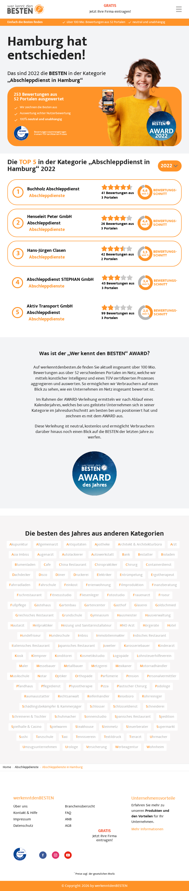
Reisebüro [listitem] (126, 696)
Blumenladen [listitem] (25, 565)
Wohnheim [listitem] (155, 747)
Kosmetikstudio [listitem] (92, 656)
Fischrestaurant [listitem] (29, 595)
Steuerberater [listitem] (137, 727)
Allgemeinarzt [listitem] (47, 544)
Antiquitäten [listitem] (76, 544)
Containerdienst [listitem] (158, 565)
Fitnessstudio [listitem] (60, 595)
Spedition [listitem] (166, 717)
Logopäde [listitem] (121, 656)
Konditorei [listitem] (63, 656)
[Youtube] (68, 855)
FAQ (68, 813)
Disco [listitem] (43, 575)
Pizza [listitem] (105, 686)
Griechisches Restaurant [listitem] (34, 615)
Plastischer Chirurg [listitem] (132, 686)
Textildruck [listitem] (112, 737)
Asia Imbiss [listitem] (20, 555)
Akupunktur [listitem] (18, 544)
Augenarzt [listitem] (45, 555)
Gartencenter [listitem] (94, 605)
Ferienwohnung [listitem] (98, 585)
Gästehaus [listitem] (42, 605)
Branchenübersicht (80, 806)
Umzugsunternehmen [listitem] (40, 747)
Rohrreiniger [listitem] (152, 696)
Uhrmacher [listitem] (158, 737)
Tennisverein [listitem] (86, 737)
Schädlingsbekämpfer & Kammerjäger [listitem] (52, 706)
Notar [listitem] (42, 676)
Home (7, 767)
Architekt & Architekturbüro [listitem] (140, 544)
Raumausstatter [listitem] (37, 696)
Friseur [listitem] (164, 595)
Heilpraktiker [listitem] (43, 625)
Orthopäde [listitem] (83, 676)
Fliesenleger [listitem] (89, 595)
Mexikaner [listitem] (123, 666)
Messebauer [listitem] (46, 666)
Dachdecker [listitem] (21, 575)
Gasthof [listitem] (120, 605)
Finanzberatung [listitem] (164, 585)
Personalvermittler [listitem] (161, 676)
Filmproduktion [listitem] (131, 585)
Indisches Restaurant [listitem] (149, 636)
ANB (68, 819)
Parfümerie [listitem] (109, 676)
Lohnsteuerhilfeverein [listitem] (154, 656)
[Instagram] (55, 855)
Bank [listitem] (126, 555)
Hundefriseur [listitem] (30, 636)
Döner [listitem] (60, 575)
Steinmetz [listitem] (110, 727)
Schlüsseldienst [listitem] (125, 706)
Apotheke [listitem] (102, 544)
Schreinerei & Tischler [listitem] (29, 717)
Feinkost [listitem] (71, 585)
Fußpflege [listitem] (18, 605)
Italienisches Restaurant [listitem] (31, 646)
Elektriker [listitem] (104, 575)
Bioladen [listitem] (168, 555)
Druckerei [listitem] (81, 575)
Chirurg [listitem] (132, 565)
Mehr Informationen (147, 829)
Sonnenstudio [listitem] (95, 717)
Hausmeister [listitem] (127, 615)
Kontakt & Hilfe (25, 813)
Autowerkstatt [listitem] (102, 555)
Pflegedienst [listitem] (51, 686)
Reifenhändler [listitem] (98, 696)
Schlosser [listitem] (97, 706)
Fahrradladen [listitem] (19, 585)
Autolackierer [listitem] (72, 555)
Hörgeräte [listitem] (151, 625)
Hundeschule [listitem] (59, 636)
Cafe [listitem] (47, 565)
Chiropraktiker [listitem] (106, 565)
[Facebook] (43, 855)
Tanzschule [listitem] (44, 737)
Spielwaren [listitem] (58, 727)
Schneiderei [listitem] (155, 706)
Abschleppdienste (26, 767)
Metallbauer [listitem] (73, 666)
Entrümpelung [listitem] (131, 575)
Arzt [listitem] (173, 544)
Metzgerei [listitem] (99, 666)
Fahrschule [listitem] (47, 585)
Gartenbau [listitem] (67, 605)
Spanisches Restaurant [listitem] (133, 717)
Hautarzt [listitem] (17, 625)
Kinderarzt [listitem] (166, 646)
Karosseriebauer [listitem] (137, 646)
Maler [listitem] (23, 666)
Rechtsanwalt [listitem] (68, 696)
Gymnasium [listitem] (99, 615)
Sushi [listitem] (23, 737)
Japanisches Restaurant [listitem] (76, 646)
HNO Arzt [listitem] (127, 625)
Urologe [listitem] (71, 747)
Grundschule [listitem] (72, 615)
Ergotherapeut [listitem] (162, 575)
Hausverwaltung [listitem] (158, 615)
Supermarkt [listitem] (166, 727)
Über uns (20, 806)
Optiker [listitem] (61, 676)
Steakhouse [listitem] (84, 727)
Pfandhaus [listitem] (24, 686)
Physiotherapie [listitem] (80, 686)
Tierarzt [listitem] (135, 737)
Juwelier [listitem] (109, 646)
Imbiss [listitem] (83, 636)
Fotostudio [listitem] (116, 595)
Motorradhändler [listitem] (153, 666)
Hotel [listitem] (171, 625)
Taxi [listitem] (65, 737)
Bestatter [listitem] (145, 555)
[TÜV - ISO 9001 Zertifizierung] (19, 854)
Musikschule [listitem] (19, 676)
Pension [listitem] (132, 676)
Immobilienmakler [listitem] (110, 636)
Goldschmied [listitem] (165, 605)
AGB (68, 826)
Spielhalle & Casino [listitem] (26, 727)
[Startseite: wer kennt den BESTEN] (25, 9)
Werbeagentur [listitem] (126, 747)
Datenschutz (23, 826)
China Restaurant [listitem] (72, 565)
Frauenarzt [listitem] (141, 595)
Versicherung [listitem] (96, 747)
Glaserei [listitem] (140, 605)
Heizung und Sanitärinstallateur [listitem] (86, 625)
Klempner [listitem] (39, 656)
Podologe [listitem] (162, 686)
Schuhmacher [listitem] (65, 717)
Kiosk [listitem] (19, 656)
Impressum (22, 819)
